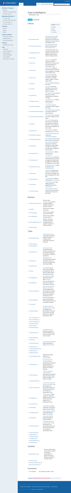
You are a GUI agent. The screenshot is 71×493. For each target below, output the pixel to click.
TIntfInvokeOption (33, 364)
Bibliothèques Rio (7, 38)
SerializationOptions (33, 311)
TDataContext (32, 77)
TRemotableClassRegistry (35, 135)
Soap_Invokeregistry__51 (34, 317)
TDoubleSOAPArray (33, 337)
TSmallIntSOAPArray (33, 436)
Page (21, 4)
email (34, 489)
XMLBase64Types (33, 460)
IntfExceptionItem (33, 252)
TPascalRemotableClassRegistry (36, 111)
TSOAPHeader (32, 173)
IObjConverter (32, 63)
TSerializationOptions (34, 426)
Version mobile (40, 489)
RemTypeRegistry (33, 216)
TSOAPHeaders (32, 184)
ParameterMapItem (33, 300)
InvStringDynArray (33, 277)
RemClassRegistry (33, 212)
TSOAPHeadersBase (33, 191)
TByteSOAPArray (33, 325)
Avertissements (54, 486)
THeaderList (32, 83)
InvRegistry (31, 209)
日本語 (4, 32)
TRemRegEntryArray (33, 412)
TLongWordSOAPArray (34, 381)
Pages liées (5, 49)
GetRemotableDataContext (35, 203)
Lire (38, 4)
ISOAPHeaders (32, 70)
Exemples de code (7, 14)
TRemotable (32, 124)
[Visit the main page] (9, 3)
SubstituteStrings (33, 227)
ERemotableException (34, 39)
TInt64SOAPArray (33, 350)
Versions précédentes (8, 40)
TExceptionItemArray (34, 343)
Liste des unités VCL (7, 22)
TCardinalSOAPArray (33, 327)
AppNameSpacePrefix (34, 454)
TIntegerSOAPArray (33, 352)
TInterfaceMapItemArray (34, 356)
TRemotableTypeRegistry (51, 136)
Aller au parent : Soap (34, 14)
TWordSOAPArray (33, 442)
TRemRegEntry (32, 407)
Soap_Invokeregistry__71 (34, 321)
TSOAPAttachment (33, 160)
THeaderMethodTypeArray (35, 348)
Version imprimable (7, 55)
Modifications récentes (8, 44)
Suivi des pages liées (7, 51)
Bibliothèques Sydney (8, 36)
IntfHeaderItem (32, 261)
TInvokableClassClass (34, 101)
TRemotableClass (33, 130)
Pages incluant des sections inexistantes (41, 478)
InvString (31, 271)
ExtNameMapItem (33, 244)
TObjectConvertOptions (34, 387)
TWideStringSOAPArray (34, 440)
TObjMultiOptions (33, 398)
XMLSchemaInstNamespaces (35, 462)
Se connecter (67, 1)
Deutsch (5, 28)
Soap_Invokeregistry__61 (34, 319)
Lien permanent (6, 57)
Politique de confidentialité (25, 486)
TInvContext (32, 88)
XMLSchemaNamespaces (35, 464)
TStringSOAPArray (33, 438)
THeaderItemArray (33, 346)
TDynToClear (32, 339)
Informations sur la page (8, 58)
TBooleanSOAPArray (33, 323)
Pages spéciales (6, 53)
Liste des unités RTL (7, 24)
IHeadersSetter (32, 58)
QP (32, 489)
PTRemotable (32, 304)
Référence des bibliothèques (9, 12)
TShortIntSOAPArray (33, 432)
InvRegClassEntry (33, 266)
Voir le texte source (46, 4)
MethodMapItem (33, 282)
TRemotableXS (32, 146)
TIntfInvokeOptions (47, 361)
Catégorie (30, 478)
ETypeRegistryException (34, 52)
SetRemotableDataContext (35, 222)
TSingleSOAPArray (33, 434)
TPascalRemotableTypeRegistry (36, 116)
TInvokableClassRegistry (34, 106)
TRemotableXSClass (33, 153)
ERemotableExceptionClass (35, 46)
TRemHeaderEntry (33, 404)
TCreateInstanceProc (34, 332)
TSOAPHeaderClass (33, 179)
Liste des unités (6, 18)
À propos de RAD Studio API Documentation (41, 486)
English (4, 30)
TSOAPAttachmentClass (34, 166)
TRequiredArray (32, 417)
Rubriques (5, 10)
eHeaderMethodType (34, 238)
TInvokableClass (32, 95)
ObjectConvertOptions (34, 291)
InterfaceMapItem (33, 246)
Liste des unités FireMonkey (9, 20)
